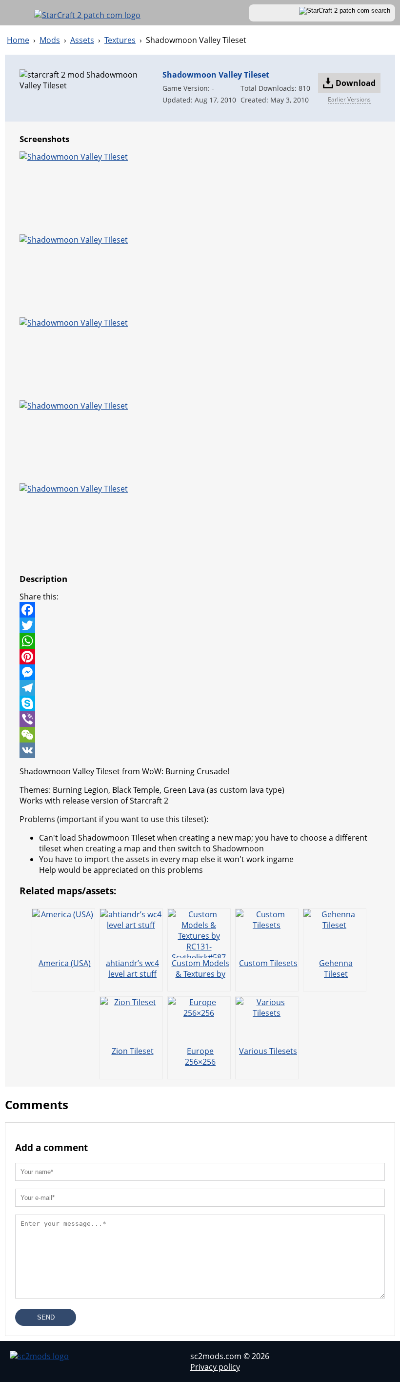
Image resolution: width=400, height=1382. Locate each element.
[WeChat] (200, 735)
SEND (46, 1317)
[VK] (200, 750)
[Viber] (200, 719)
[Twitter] (200, 625)
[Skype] (200, 703)
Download (356, 83)
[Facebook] (200, 610)
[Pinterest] (200, 656)
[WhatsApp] (200, 641)
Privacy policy (215, 1366)
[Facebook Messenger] (200, 672)
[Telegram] (200, 688)
